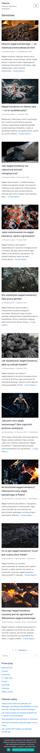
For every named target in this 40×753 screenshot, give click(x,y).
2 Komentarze (31, 622)
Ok (9, 750)
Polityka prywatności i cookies (23, 750)
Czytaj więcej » (19, 71)
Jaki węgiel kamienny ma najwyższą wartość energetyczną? (15, 169)
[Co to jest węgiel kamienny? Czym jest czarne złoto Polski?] (20, 535)
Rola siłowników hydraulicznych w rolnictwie (20, 719)
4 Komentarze (33, 432)
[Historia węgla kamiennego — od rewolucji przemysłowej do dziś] (20, 30)
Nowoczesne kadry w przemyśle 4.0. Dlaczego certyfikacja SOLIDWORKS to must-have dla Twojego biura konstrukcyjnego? (20, 706)
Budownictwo (7, 668)
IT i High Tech (7, 678)
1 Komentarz (31, 558)
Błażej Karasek (9, 303)
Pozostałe (6, 685)
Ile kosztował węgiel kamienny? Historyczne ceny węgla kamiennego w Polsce (18, 491)
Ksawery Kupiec (9, 51)
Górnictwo (6, 674)
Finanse (5, 671)
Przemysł (5, 688)
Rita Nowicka (8, 432)
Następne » (23, 650)
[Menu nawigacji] (35, 6)
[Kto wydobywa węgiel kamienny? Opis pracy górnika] (20, 279)
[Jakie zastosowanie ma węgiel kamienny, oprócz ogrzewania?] (20, 217)
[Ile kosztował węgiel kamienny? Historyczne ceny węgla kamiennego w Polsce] (20, 472)
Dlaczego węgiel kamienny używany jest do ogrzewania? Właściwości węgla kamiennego (18, 614)
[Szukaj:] (20, 655)
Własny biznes (7, 692)
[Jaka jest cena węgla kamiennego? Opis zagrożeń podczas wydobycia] (20, 405)
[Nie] (37, 745)
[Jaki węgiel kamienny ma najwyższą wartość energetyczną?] (20, 152)
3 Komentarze (32, 498)
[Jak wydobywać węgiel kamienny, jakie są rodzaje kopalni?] (20, 345)
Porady (4, 681)
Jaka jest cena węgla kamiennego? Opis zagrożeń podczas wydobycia (17, 424)
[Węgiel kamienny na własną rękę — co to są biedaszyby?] (20, 91)
